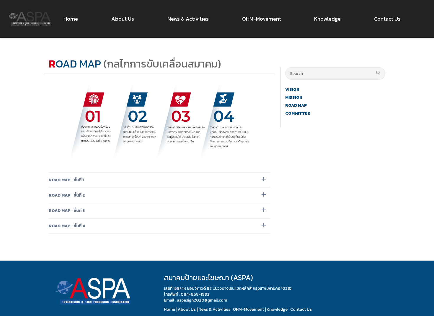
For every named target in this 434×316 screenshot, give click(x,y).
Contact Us (301, 309)
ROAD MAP (296, 105)
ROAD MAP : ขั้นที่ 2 (67, 195)
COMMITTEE (297, 113)
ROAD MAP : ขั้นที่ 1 (66, 180)
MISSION (293, 97)
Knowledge (277, 309)
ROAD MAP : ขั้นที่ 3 (67, 211)
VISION (292, 89)
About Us (187, 309)
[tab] (159, 180)
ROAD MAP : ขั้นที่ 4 (67, 226)
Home (169, 309)
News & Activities (214, 309)
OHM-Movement (248, 309)
